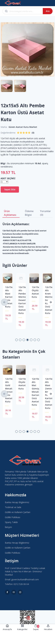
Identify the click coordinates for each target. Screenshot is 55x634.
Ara (48, 11)
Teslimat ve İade (13, 507)
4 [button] (27, 340)
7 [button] (38, 340)
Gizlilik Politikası (12, 517)
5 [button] (31, 340)
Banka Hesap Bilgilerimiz (17, 502)
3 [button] (24, 340)
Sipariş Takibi (11, 522)
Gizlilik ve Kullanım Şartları (17, 512)
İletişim (8, 527)
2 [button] (20, 340)
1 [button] (16, 340)
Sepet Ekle (9, 189)
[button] (4, 302)
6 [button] (35, 340)
